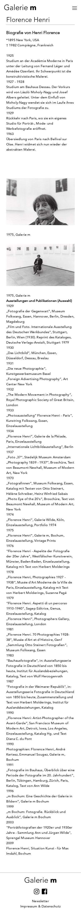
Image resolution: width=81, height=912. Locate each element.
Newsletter (40, 901)
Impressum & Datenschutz (40, 906)
